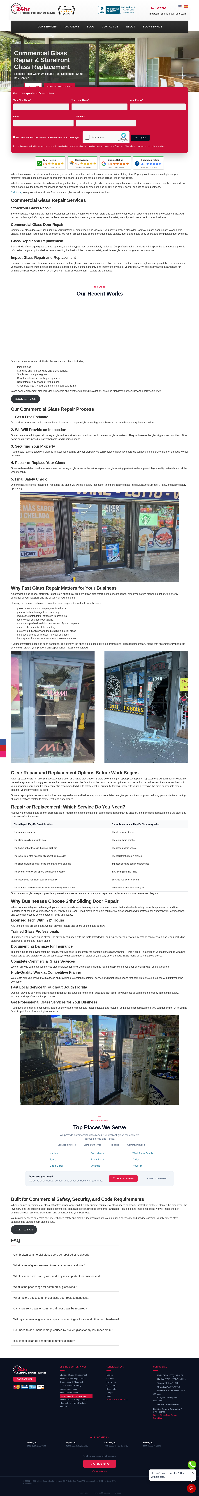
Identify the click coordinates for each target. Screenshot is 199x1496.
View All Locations (125, 1178)
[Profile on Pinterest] (3, 748)
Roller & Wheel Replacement (73, 1378)
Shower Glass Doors (69, 1392)
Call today (16, 192)
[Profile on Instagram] (3, 754)
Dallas (136, 1159)
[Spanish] (186, 10)
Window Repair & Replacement (74, 1399)
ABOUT (130, 26)
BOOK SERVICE (152, 26)
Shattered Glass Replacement (73, 1375)
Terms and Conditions (102, 1493)
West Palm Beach (142, 1153)
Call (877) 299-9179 (156, 1178)
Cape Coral (56, 1165)
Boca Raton (97, 1159)
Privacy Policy (83, 1493)
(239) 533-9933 (178, 1379)
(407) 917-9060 (173, 1387)
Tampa (54, 1159)
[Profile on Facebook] (3, 742)
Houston (137, 1165)
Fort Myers (97, 1153)
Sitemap (118, 1493)
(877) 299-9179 (176, 1375)
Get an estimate (99, 1471)
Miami (109, 1396)
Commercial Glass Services (73, 1396)
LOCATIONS (72, 26)
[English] (180, 10)
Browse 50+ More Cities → (118, 1399)
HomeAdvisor (82, 159)
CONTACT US (110, 26)
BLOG (90, 26)
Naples (54, 1153)
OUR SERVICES (47, 26)
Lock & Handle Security (70, 1385)
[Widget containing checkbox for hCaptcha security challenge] (106, 137)
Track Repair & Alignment (71, 1382)
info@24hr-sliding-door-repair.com (167, 13)
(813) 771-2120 (171, 1383)
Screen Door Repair (68, 1389)
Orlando (95, 1165)
